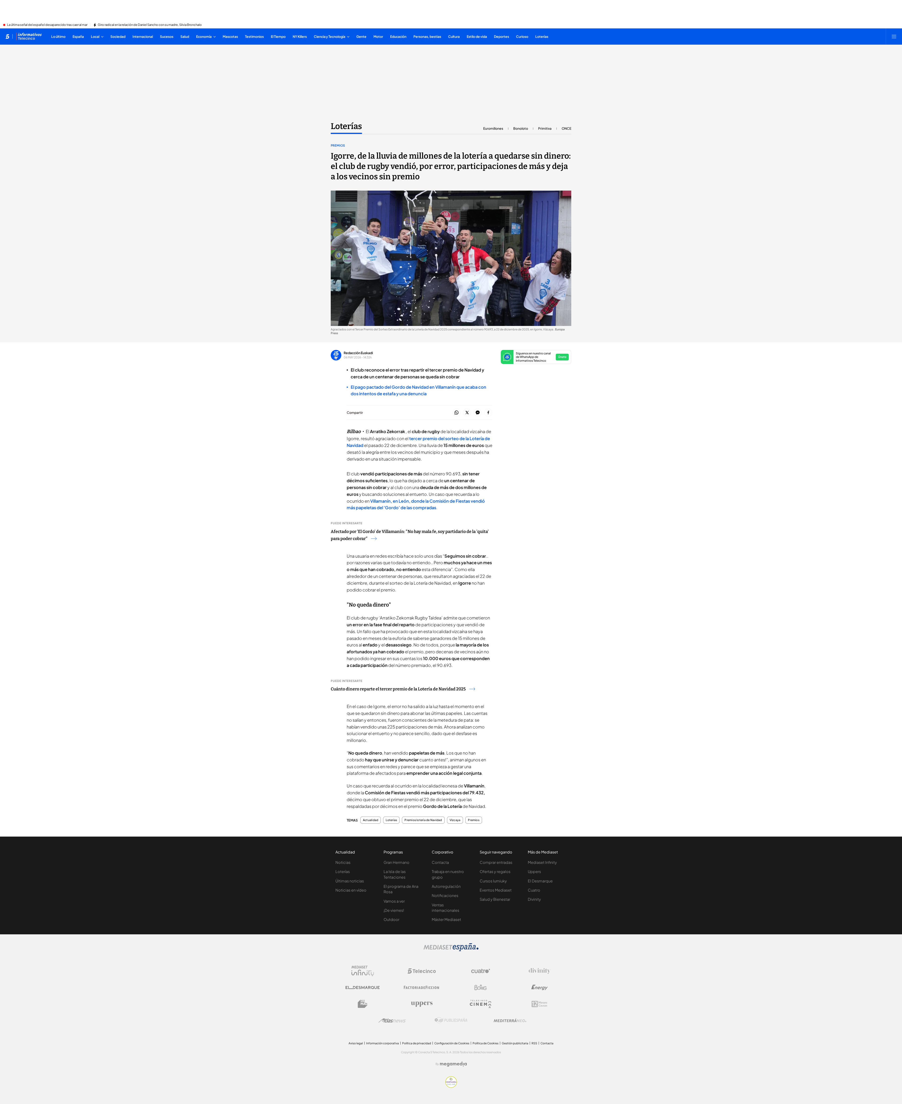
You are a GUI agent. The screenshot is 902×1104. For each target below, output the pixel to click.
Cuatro (534, 890)
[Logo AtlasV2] (392, 1020)
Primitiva (545, 128)
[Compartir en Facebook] (488, 412)
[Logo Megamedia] (453, 1064)
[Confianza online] (451, 1086)
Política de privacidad (416, 1043)
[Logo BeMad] (363, 1004)
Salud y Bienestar (495, 899)
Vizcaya (455, 820)
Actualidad (370, 820)
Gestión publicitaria (515, 1043)
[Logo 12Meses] (539, 1004)
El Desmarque (540, 880)
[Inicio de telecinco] (7, 36)
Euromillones (493, 128)
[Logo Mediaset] (451, 949)
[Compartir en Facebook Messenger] (478, 412)
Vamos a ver (394, 901)
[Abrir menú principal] (894, 36)
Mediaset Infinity (542, 862)
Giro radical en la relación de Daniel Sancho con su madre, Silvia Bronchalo (150, 25)
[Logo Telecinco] (422, 971)
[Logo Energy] (539, 987)
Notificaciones (445, 895)
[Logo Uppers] (422, 1004)
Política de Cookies (485, 1043)
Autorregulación (446, 886)
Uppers (534, 871)
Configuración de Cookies (451, 1043)
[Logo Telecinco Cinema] (480, 1004)
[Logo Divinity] (539, 971)
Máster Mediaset (446, 919)
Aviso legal (356, 1043)
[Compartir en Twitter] (467, 412)
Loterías (346, 126)
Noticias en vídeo (350, 890)
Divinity (534, 899)
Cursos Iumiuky (493, 880)
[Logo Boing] (480, 987)
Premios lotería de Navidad (423, 820)
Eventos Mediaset (496, 890)
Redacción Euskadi (358, 352)
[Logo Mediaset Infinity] (362, 971)
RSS (534, 1043)
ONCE (566, 128)
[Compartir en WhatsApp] (456, 412)
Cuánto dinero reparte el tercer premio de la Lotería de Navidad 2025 (398, 689)
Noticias (342, 862)
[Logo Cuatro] (480, 971)
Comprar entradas (496, 862)
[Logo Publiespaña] (451, 1020)
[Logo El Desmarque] (363, 987)
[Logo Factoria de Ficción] (421, 987)
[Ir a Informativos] (29, 36)
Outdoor (391, 919)
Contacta (440, 862)
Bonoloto (520, 128)
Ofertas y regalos (495, 871)
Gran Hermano (396, 862)
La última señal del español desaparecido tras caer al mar (47, 25)
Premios (338, 145)
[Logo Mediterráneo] (510, 1020)
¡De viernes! (394, 910)
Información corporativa (382, 1043)
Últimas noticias (349, 880)
